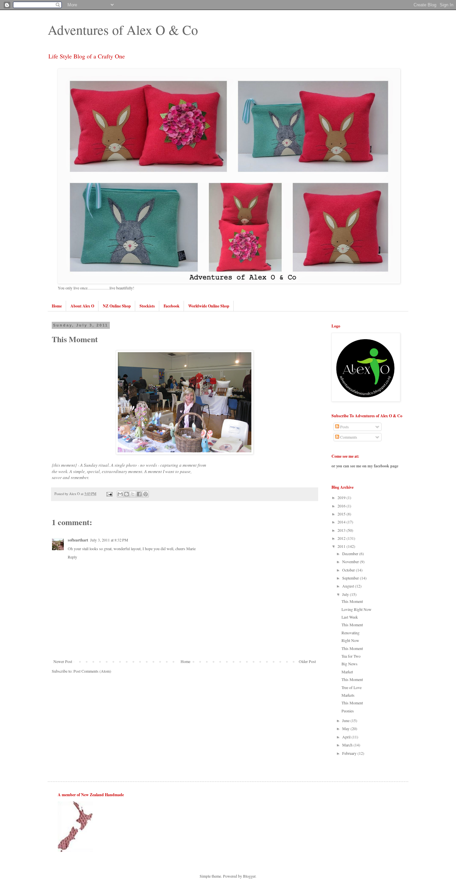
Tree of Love (351, 687)
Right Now (350, 640)
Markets (348, 695)
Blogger (249, 876)
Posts (344, 426)
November (351, 561)
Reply (72, 557)
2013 (342, 530)
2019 (342, 497)
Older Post (307, 661)
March (348, 744)
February (350, 753)
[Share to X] (133, 494)
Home (185, 661)
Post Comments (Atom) (92, 671)
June (346, 720)
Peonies (347, 710)
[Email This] (120, 494)
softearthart (78, 540)
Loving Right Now (356, 609)
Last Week (349, 617)
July (346, 594)
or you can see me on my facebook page (364, 466)
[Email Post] (109, 493)
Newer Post (62, 661)
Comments (348, 437)
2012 (342, 538)
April (347, 736)
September (351, 578)
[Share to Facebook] (139, 494)
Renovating (350, 632)
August (348, 586)
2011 (342, 546)
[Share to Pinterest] (145, 494)
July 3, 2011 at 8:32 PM (109, 539)
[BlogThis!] (126, 494)
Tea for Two (351, 656)
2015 (342, 513)
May (346, 728)
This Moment (352, 601)
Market (347, 671)
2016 (342, 505)
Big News (349, 663)
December (350, 553)
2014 (342, 521)
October (349, 570)
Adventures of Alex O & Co (123, 29)
